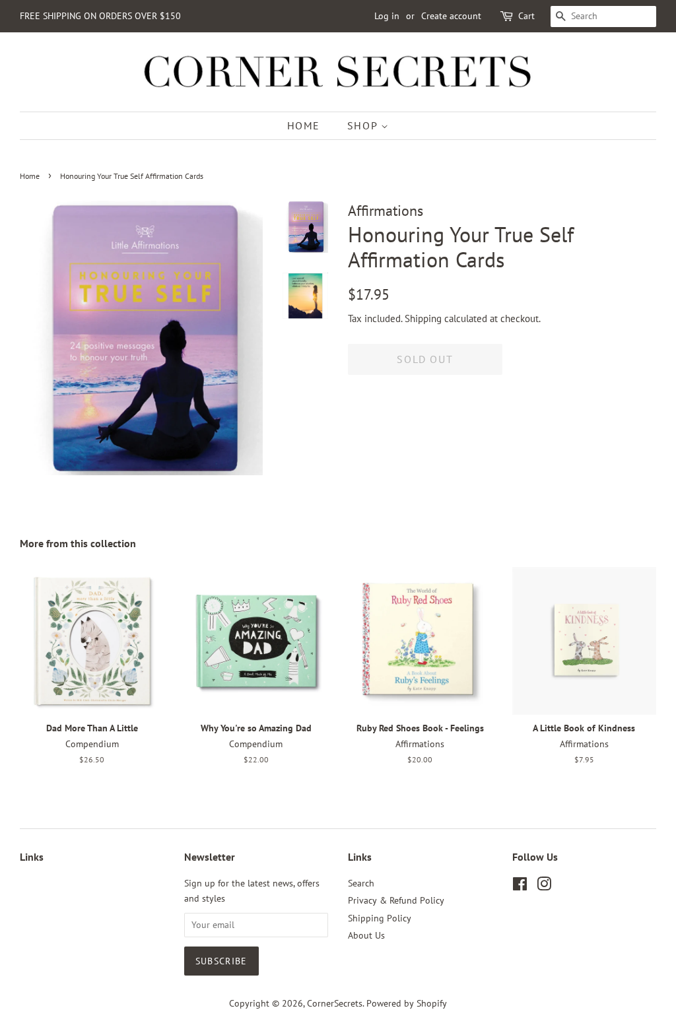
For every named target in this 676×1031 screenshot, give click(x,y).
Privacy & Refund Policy (396, 900)
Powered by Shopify (406, 1003)
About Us (366, 935)
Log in (386, 16)
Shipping (423, 318)
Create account (451, 16)
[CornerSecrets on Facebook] (519, 886)
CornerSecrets (334, 1003)
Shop (364, 125)
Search (361, 883)
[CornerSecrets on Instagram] (544, 886)
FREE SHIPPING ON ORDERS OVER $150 (100, 16)
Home (303, 125)
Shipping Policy (379, 918)
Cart (526, 16)
